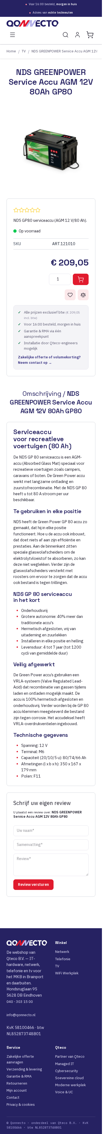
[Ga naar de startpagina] (51, 23)
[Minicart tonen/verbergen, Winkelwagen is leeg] (90, 34)
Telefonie (62, 959)
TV (24, 51)
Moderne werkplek (70, 1085)
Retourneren (17, 1083)
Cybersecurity (66, 1071)
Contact (13, 1097)
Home (11, 51)
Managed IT (64, 1064)
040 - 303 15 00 (20, 1001)
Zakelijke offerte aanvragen (20, 1059)
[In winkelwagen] (81, 279)
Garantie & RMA (19, 1076)
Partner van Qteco (70, 1056)
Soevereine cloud (69, 1078)
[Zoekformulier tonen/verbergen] (65, 35)
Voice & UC (64, 1092)
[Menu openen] (12, 35)
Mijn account (17, 1090)
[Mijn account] (77, 35)
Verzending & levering (24, 1069)
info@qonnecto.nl (21, 1015)
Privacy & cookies (21, 1104)
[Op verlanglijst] (70, 294)
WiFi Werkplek (67, 973)
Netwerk (62, 951)
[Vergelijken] (83, 294)
